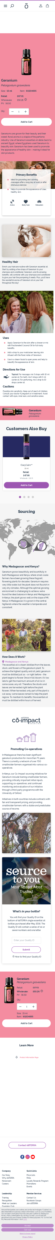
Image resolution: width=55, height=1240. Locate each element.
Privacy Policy (27, 1237)
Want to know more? (28, 1234)
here (25, 1219)
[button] (20, 497)
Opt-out (27, 1230)
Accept (27, 1226)
